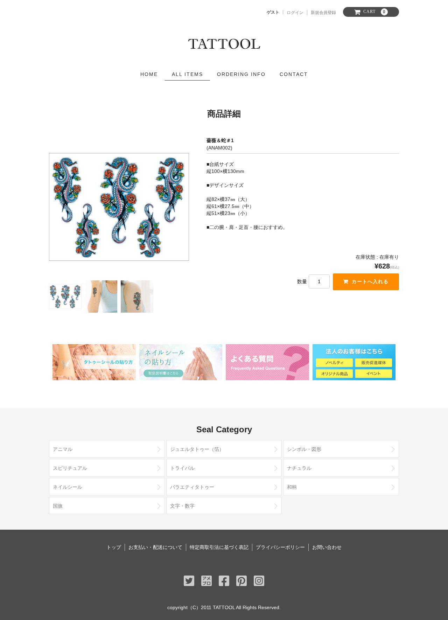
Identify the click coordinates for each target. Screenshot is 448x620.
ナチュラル (299, 468)
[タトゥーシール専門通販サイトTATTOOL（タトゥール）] (224, 42)
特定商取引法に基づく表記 (219, 547)
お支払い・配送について (155, 547)
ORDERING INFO (241, 74)
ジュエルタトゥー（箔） (197, 449)
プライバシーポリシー (280, 547)
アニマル (62, 449)
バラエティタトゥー (192, 487)
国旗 (58, 506)
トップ (113, 547)
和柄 (292, 487)
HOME (149, 74)
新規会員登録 (323, 12)
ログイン (295, 12)
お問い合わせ (327, 547)
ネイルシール (67, 487)
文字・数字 (182, 506)
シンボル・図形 (304, 449)
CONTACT (294, 74)
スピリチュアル (70, 468)
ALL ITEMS (187, 74)
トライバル (182, 468)
